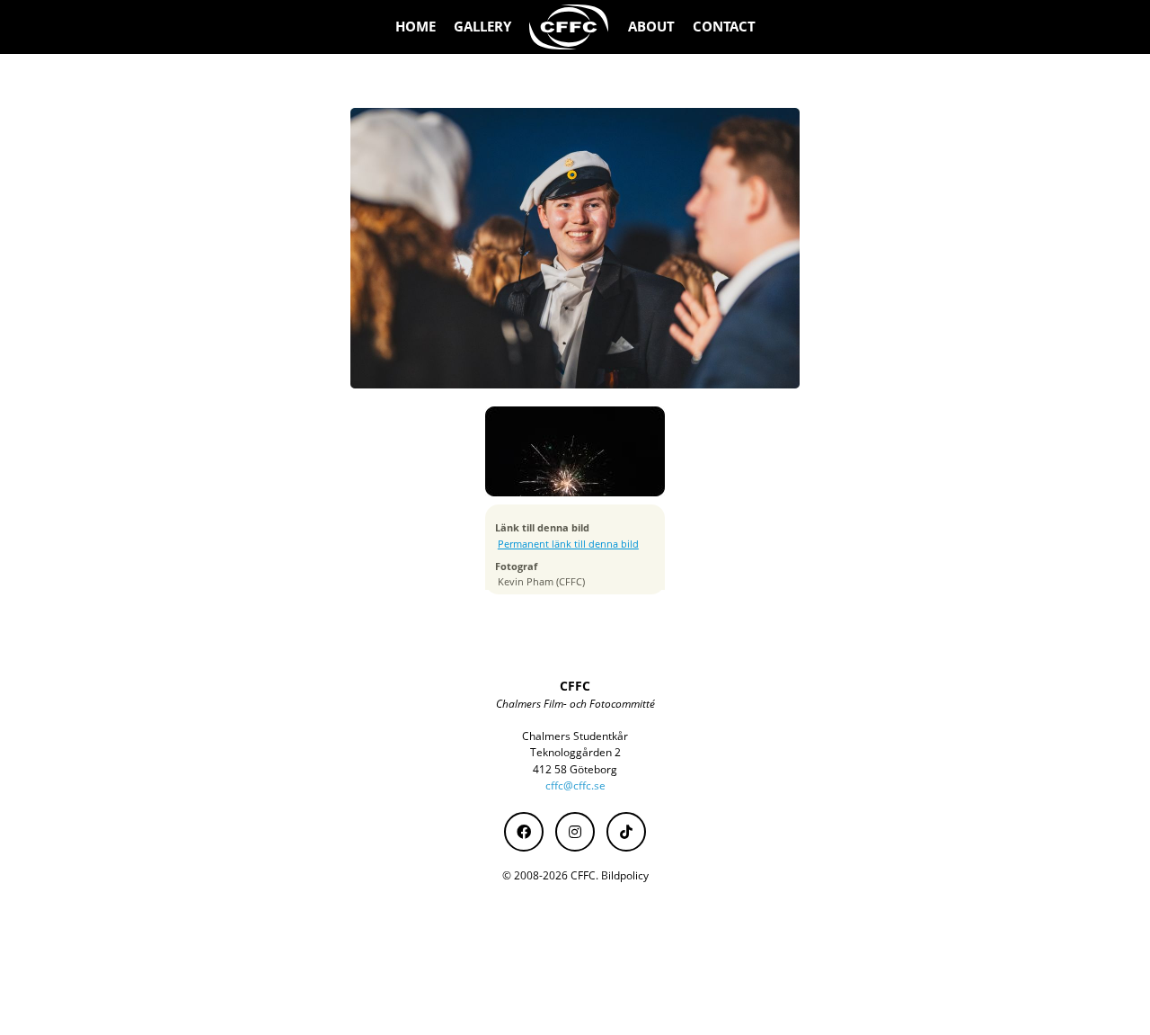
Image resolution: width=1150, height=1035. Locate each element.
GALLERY (482, 26)
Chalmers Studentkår (575, 736)
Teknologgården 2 (575, 752)
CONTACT (724, 26)
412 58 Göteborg (575, 769)
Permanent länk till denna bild (568, 544)
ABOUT (651, 26)
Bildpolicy (625, 875)
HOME (415, 26)
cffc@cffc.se (575, 785)
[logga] (569, 26)
